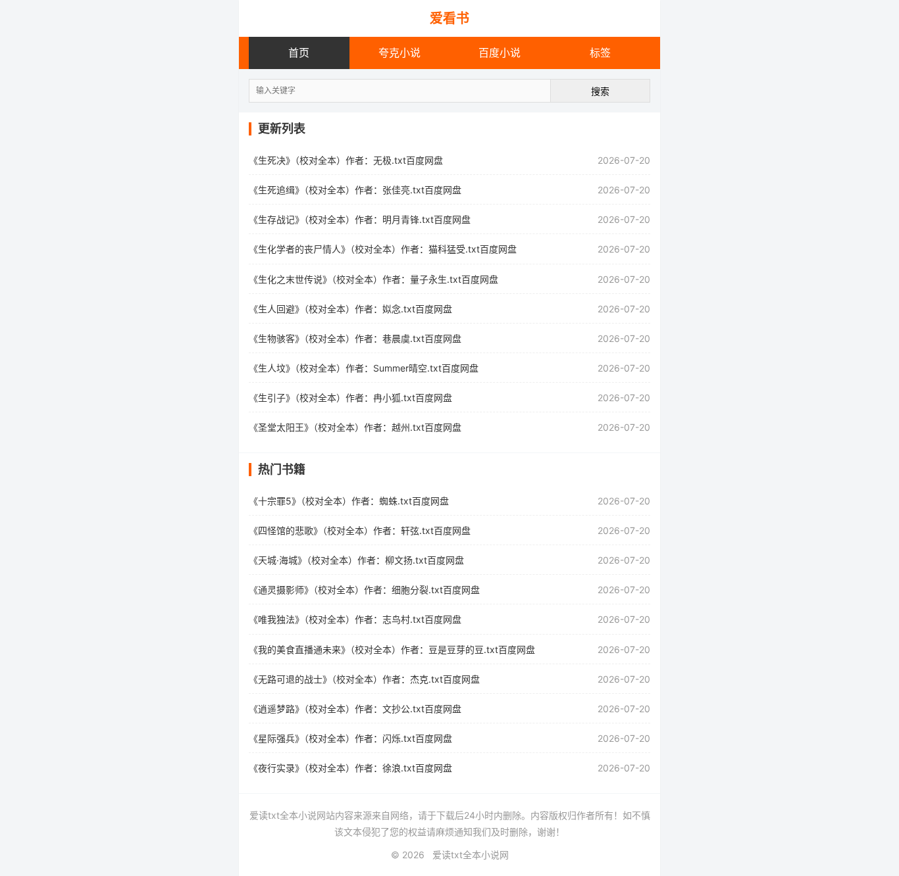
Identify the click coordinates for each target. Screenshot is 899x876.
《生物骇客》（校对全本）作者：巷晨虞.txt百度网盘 (355, 338)
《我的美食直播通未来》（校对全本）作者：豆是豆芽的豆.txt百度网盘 (392, 649)
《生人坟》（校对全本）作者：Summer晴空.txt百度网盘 (363, 368)
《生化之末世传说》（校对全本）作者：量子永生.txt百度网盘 (373, 279)
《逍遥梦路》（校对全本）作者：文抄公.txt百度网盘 (355, 708)
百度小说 (499, 52)
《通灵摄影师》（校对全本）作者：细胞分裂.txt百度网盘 (364, 589)
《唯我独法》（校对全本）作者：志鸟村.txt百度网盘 (355, 619)
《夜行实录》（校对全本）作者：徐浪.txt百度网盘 (350, 767)
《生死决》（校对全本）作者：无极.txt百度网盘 (346, 160)
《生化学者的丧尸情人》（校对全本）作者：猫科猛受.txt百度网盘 (383, 249)
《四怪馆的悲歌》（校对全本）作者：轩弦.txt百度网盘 (360, 530)
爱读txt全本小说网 (470, 854)
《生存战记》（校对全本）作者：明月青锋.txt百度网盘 (360, 219)
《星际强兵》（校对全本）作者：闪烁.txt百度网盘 (350, 738)
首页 (298, 52)
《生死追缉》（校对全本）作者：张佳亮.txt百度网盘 (355, 189)
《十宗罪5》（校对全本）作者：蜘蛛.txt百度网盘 (349, 500)
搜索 (600, 91)
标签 (600, 52)
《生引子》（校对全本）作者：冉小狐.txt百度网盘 (350, 397)
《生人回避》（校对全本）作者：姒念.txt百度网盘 (350, 308)
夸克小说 (399, 52)
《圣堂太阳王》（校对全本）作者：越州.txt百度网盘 (355, 427)
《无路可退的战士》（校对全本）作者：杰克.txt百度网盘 (364, 679)
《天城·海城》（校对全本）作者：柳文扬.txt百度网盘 (356, 560)
